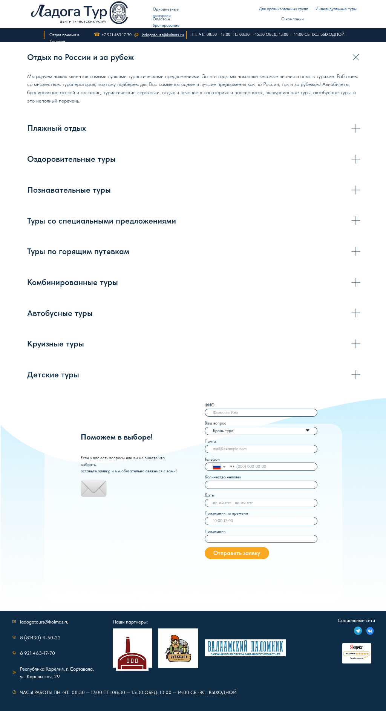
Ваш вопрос (215, 423)
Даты (209, 495)
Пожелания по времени (226, 513)
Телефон (212, 459)
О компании (292, 19)
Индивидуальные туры (336, 8)
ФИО (209, 405)
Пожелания (215, 531)
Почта (210, 441)
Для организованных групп (283, 8)
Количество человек (223, 477)
